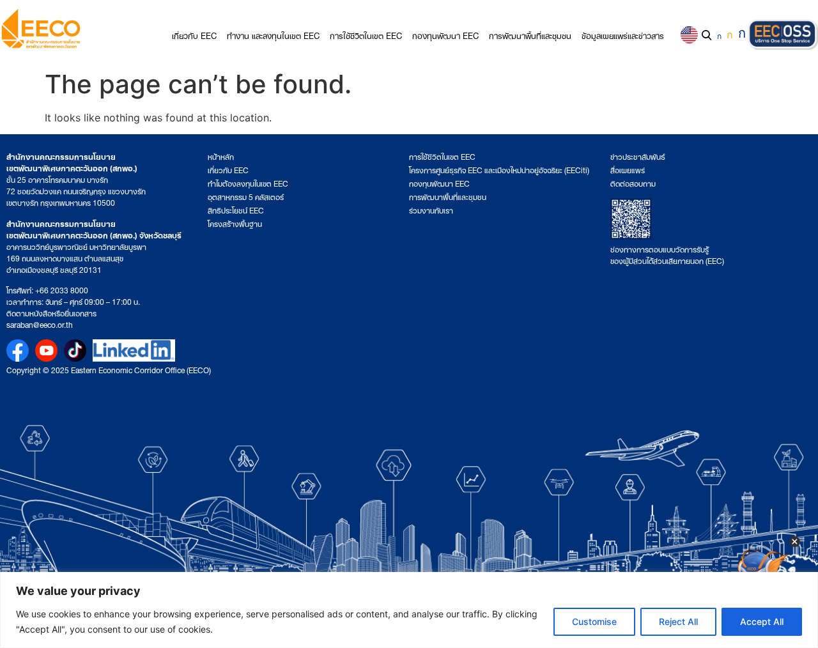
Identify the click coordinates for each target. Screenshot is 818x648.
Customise (594, 621)
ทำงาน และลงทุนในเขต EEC (273, 35)
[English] (689, 34)
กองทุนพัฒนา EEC (445, 35)
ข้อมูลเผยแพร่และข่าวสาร (623, 35)
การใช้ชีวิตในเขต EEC (366, 35)
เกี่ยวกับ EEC (194, 35)
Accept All (761, 621)
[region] (409, 610)
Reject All (678, 621)
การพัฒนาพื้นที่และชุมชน (530, 35)
